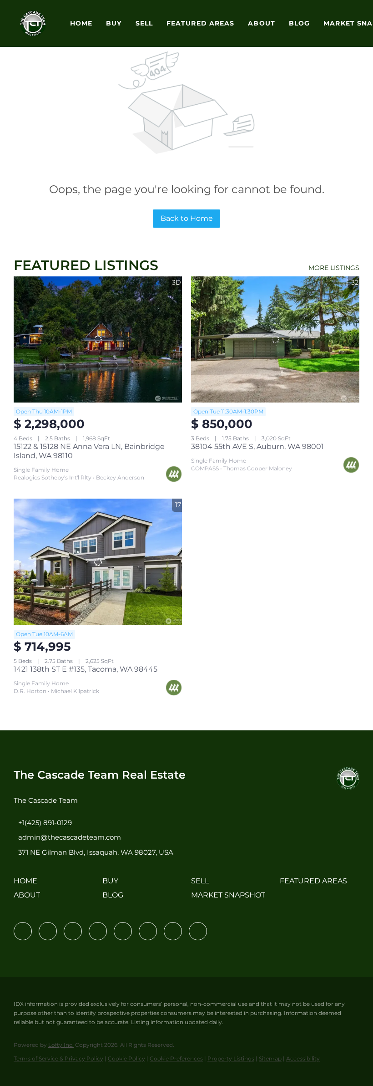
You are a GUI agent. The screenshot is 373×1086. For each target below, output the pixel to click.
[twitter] (73, 931)
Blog (299, 23)
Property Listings (230, 1058)
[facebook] (23, 931)
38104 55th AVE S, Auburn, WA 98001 (257, 446)
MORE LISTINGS (333, 268)
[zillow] (98, 931)
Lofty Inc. (61, 1044)
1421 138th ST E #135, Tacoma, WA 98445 (85, 669)
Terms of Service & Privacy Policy (58, 1058)
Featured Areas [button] (200, 23)
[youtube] (148, 931)
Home (81, 23)
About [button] (261, 23)
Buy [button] (113, 23)
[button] (33, 23)
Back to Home (187, 218)
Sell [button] (144, 23)
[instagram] (123, 931)
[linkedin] (48, 931)
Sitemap (270, 1058)
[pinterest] (173, 931)
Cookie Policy (126, 1058)
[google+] (198, 931)
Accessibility (303, 1058)
